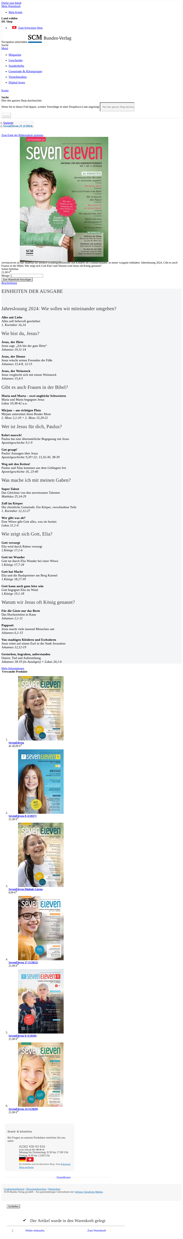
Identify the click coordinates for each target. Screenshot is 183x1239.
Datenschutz (54, 1189)
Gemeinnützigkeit (122, 1140)
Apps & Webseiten (123, 1144)
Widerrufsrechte (87, 1153)
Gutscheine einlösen (89, 1147)
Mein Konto (15, 12)
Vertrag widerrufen (88, 1156)
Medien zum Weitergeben (161, 1147)
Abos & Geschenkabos (160, 1137)
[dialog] (91, 1219)
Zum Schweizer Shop (30, 27)
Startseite (8, 122)
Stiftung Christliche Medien (89, 1192)
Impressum (118, 1153)
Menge (5, 275)
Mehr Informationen (12, 668)
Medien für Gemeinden (160, 1140)
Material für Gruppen (159, 1144)
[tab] (91, 283)
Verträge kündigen (88, 1150)
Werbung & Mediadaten (126, 1150)
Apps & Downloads (89, 1140)
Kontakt (82, 1137)
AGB (150, 1150)
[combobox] (117, 106)
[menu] (91, 69)
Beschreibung (9, 282)
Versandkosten (63, 1177)
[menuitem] (15, 54)
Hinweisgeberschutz (36, 1189)
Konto (5, 90)
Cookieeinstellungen (14, 1189)
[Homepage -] (49, 41)
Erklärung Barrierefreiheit (161, 1153)
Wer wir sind (119, 1137)
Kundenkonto (85, 1144)
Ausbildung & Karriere (125, 1147)
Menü (4, 48)
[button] (91, 21)
